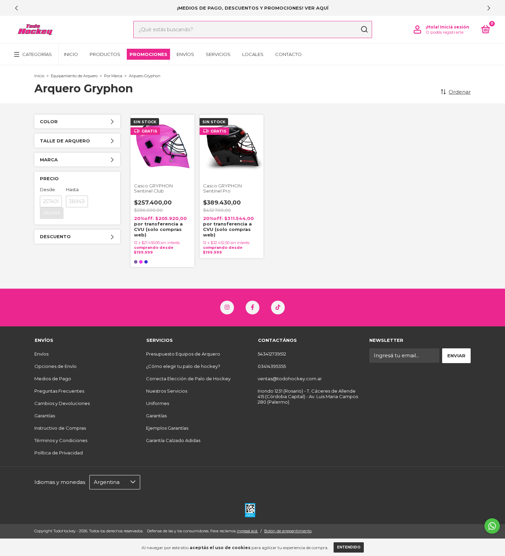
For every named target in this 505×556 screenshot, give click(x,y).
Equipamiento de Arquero (74, 75)
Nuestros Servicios (166, 391)
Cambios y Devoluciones (62, 403)
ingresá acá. (247, 531)
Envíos (185, 54)
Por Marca (113, 75)
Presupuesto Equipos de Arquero (183, 354)
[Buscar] (364, 29)
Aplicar (51, 213)
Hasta (72, 189)
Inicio (71, 54)
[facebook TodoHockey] (252, 307)
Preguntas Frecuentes (59, 391)
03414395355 (272, 366)
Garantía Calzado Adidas (173, 440)
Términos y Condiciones (60, 440)
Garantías (44, 415)
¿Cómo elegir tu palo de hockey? (183, 366)
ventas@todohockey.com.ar (290, 378)
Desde (47, 189)
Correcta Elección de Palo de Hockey (188, 378)
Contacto (288, 54)
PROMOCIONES (148, 54)
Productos (105, 54)
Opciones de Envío (55, 366)
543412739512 (272, 354)
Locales (252, 54)
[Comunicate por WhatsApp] (492, 526)
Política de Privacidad (58, 452)
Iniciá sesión (454, 27)
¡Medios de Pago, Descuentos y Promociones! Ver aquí (252, 8)
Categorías (37, 54)
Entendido (348, 547)
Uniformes (157, 403)
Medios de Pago (52, 378)
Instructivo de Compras (60, 428)
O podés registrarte (444, 32)
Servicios (218, 54)
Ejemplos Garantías (167, 428)
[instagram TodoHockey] (227, 307)
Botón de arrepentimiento (288, 531)
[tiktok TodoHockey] (278, 307)
